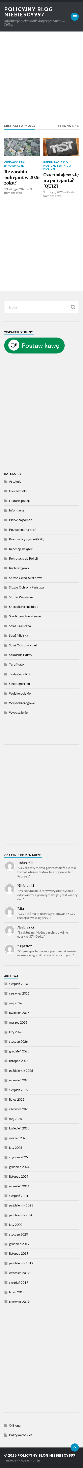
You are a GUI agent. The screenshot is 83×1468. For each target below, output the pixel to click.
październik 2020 (21, 1215)
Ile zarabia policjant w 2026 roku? (22, 177)
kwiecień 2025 (19, 1128)
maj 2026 (15, 1003)
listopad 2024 (18, 1176)
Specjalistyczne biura (23, 606)
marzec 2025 (18, 1138)
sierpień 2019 (18, 1282)
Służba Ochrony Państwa (26, 587)
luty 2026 (15, 1032)
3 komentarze (18, 190)
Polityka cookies (20, 1435)
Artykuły (15, 481)
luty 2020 (15, 1224)
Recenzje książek (21, 549)
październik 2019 (21, 1263)
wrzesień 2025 (19, 1080)
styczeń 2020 (18, 1234)
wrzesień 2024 (19, 1186)
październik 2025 (21, 1070)
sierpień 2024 (18, 1196)
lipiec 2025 (16, 1099)
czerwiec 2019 (19, 1301)
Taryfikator (17, 664)
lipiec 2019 (16, 1292)
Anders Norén (29, 1460)
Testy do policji (57, 167)
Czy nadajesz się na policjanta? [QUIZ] (61, 180)
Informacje (14, 165)
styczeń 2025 (18, 1157)
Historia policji (19, 501)
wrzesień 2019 (19, 1273)
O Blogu (15, 1425)
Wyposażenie (18, 712)
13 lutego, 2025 (15, 189)
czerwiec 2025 (19, 1109)
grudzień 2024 (19, 1167)
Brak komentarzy (58, 194)
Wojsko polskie (20, 693)
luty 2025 (15, 1147)
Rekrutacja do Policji (55, 164)
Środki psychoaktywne (25, 616)
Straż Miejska (18, 635)
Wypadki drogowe (22, 703)
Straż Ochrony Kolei (23, 645)
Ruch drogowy (19, 568)
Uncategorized (19, 683)
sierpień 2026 (18, 984)
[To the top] (75, 1447)
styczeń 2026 (18, 1041)
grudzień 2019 (19, 1244)
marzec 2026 (18, 1022)
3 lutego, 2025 (53, 192)
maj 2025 (15, 1119)
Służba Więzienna (21, 597)
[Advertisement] (41, 79)
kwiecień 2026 (19, 1012)
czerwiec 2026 (19, 993)
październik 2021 (21, 1205)
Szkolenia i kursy (20, 655)
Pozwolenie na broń (22, 529)
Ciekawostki (14, 162)
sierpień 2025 (18, 1090)
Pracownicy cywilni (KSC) (26, 539)
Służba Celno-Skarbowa (25, 578)
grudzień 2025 (19, 1051)
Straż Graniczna (20, 626)
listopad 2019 (18, 1253)
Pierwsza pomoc (20, 520)
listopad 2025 (18, 1061)
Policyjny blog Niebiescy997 (28, 11)
